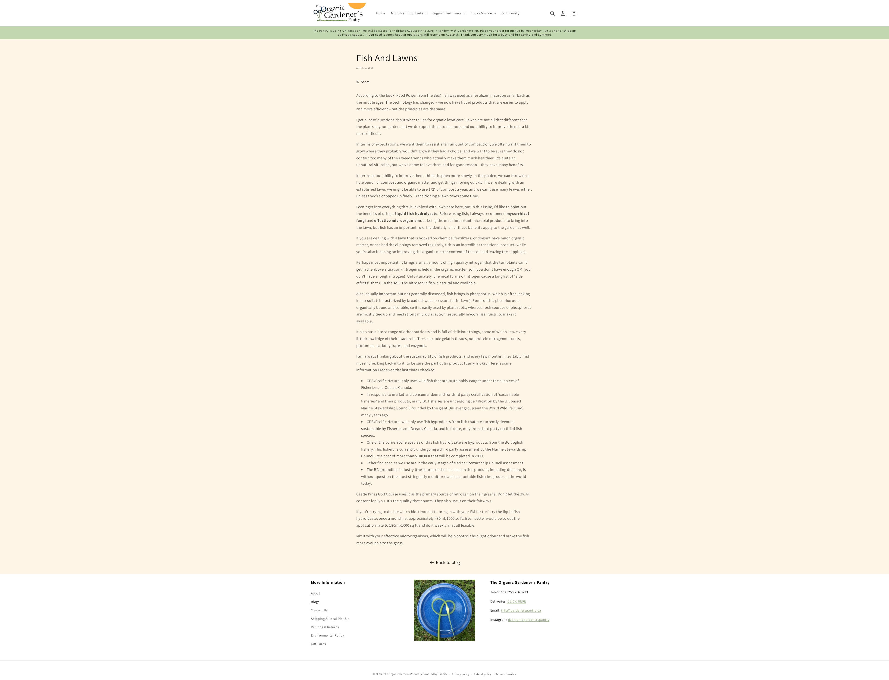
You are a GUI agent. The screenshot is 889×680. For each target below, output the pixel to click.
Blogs (315, 602)
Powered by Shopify (435, 673)
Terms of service (506, 674)
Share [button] (365, 82)
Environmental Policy (327, 635)
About (315, 593)
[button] (409, 13)
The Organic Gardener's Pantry (402, 673)
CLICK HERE (516, 601)
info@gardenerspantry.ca (521, 610)
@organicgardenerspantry (528, 619)
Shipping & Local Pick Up (330, 618)
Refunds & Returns (325, 627)
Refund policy (482, 674)
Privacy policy (460, 674)
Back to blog (448, 562)
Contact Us (319, 610)
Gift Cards (318, 644)
